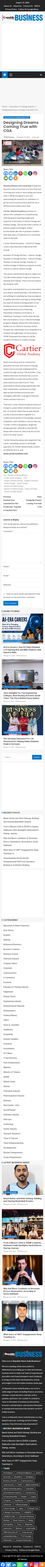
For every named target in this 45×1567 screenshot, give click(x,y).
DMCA (37, 6)
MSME (6, 1077)
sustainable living (10, 1536)
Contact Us (28, 6)
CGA (25, 478)
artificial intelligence (24, 1473)
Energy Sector (9, 996)
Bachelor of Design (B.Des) (17, 475)
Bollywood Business (12, 944)
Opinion (6, 1086)
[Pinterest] (20, 173)
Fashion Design (9, 483)
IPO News (7, 1053)
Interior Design (22, 483)
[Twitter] (10, 173)
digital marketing (32, 1485)
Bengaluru (30, 1477)
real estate (7, 1528)
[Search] (40, 74)
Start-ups (7, 1119)
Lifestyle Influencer (26, 1516)
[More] (15, 178)
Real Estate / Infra (11, 1105)
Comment (8, 531)
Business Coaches (11, 949)
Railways (7, 1100)
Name (6, 566)
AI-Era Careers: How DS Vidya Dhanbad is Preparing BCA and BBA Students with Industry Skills (22, 650)
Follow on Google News (28, 9)
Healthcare (8, 1029)
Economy (7, 982)
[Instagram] (35, 173)
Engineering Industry (12, 1001)
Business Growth (10, 1481)
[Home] (4, 75)
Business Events (10, 954)
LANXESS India (9, 1516)
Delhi (20, 1485)
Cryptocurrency (9, 973)
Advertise (17, 6)
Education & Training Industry (17, 117)
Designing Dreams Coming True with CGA (34, 501)
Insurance (7, 1044)
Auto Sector (8, 930)
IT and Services (10, 1058)
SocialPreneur (9, 1110)
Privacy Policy (11, 9)
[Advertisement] (22, 45)
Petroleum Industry (11, 1091)
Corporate (7, 968)
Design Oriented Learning (13, 481)
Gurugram (7, 1500)
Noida (31, 1520)
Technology (8, 1124)
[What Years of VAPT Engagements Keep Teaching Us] (22, 1316)
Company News (10, 963)
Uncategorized (9, 1148)
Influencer (7, 1504)
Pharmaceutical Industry (13, 1096)
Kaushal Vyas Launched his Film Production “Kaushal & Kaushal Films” (12, 503)
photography (8, 1524)
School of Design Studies (13, 491)
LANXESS (28, 1512)
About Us (8, 6)
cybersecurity (8, 1485)
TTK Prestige (25, 1536)
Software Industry (11, 1115)
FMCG (6, 1020)
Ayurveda (7, 1477)
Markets (7, 1067)
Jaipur (21, 1508)
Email (6, 575)
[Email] (6, 178)
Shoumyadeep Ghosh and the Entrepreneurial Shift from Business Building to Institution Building (18, 861)
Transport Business (11, 1133)
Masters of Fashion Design (13, 486)
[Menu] (10, 75)
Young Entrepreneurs (12, 1157)
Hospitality (8, 1034)
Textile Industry (10, 1129)
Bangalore (18, 1477)
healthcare (19, 1500)
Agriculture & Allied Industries (16, 925)
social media (30, 1528)
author (38, 1473)
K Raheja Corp (32, 1508)
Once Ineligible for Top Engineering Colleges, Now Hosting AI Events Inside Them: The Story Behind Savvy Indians (21, 695)
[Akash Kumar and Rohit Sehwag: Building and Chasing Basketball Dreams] (22, 1180)
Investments (8, 1048)
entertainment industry (12, 1492)
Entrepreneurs (9, 1011)
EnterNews (35, 1556)
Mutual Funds (9, 1081)
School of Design (31, 489)
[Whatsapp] (25, 173)
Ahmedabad (8, 1473)
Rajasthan (29, 1524)
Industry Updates (10, 1039)
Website (7, 584)
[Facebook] (6, 173)
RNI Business (10, 137)
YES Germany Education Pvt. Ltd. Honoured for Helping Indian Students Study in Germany (21, 741)
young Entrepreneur (24, 1540)
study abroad (27, 1532)
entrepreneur (30, 1492)
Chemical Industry (11, 959)
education (30, 1489)
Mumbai (6, 1520)
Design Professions (31, 481)
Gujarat (33, 1496)
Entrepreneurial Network (13, 1006)
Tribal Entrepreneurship (13, 1143)
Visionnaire (7, 1540)
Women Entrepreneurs (13, 1152)
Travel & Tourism (10, 1138)
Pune (19, 1524)
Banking (6, 940)
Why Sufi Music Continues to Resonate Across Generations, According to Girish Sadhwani (20, 841)
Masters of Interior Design (13, 489)
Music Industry (19, 1520)
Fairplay (24, 1496)
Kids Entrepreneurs (11, 1063)
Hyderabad (31, 1500)
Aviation (6, 935)
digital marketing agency (12, 1489)
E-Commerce (9, 977)
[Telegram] (10, 178)
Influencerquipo (21, 1504)
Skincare (19, 1528)
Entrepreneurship (10, 1496)
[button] (10, 75)
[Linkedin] (15, 173)
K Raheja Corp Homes (11, 1512)
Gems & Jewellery (11, 1025)
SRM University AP (10, 1532)
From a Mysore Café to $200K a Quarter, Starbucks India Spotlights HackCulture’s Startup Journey (21, 830)
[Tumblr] (30, 173)
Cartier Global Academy (13, 478)
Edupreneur (8, 992)
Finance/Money (10, 1015)
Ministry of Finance (11, 1072)
